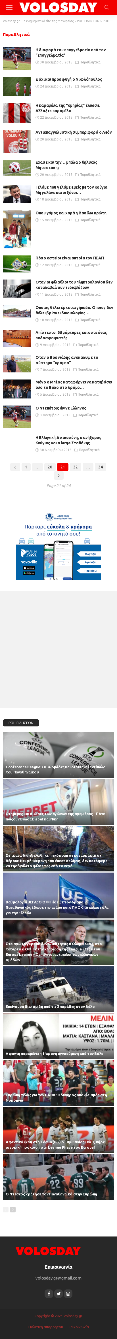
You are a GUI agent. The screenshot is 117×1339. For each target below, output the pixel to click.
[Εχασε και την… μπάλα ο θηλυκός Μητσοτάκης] (17, 168)
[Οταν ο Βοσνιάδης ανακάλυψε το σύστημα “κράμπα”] (17, 364)
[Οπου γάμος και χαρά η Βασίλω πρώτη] (17, 229)
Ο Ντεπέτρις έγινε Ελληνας (60, 408)
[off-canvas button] (9, 7)
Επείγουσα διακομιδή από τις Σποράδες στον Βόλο (50, 1006)
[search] (106, 7)
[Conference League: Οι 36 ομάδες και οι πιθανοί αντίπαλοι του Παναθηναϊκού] (58, 755)
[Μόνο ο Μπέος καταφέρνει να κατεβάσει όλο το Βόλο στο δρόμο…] (17, 388)
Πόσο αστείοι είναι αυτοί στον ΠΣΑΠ (69, 258)
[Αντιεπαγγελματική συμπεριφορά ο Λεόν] (17, 141)
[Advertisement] (58, 649)
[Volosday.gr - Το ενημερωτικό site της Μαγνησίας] (58, 7)
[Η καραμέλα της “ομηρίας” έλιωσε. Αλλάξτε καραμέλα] (17, 113)
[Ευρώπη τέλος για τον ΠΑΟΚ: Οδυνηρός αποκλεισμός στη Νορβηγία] (58, 1083)
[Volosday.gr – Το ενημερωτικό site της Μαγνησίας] (48, 1250)
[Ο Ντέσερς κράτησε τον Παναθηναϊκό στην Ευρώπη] (58, 1177)
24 (100, 467)
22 (75, 467)
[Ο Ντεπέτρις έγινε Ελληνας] (17, 417)
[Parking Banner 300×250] (58, 544)
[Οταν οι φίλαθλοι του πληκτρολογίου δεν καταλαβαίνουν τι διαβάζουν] (17, 289)
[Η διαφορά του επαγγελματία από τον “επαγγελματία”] (17, 58)
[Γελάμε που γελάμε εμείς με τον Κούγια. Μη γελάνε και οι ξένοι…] (17, 194)
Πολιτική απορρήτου (45, 1327)
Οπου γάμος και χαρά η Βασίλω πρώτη (70, 213)
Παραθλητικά (90, 62)
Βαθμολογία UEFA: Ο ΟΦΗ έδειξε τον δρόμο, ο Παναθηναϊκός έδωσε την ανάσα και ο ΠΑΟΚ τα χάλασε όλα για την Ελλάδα (57, 907)
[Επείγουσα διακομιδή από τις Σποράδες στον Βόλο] (58, 989)
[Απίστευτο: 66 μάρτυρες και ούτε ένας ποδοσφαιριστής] (17, 338)
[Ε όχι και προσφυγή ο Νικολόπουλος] (17, 86)
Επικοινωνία (79, 1327)
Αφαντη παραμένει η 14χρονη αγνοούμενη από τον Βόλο (55, 1054)
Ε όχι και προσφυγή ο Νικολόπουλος (68, 79)
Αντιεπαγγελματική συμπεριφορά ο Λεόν (73, 132)
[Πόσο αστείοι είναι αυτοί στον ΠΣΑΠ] (17, 263)
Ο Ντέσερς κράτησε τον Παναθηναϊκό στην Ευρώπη (51, 1194)
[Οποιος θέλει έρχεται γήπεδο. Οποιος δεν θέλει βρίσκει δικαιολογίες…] (17, 311)
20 (50, 467)
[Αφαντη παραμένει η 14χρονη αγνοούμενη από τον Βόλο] (58, 1036)
